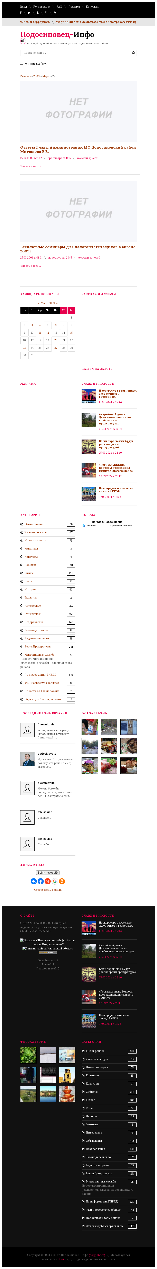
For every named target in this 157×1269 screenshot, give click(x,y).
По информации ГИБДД (40, 674)
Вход (23, 6)
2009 (36, 76)
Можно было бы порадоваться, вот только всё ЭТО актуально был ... (55, 789)
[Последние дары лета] (109, 765)
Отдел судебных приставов (43, 699)
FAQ (59, 6)
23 (24, 348)
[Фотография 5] (28, 1055)
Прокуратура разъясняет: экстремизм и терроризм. (118, 393)
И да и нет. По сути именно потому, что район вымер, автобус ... (56, 760)
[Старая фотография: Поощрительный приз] (67, 1094)
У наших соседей (36, 532)
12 (48, 332)
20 (55, 340)
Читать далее (30, 166)
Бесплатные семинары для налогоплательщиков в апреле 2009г (77, 248)
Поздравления (34, 622)
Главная (25, 76)
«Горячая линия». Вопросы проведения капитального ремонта (116, 467)
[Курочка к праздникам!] (128, 746)
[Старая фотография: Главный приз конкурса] (67, 1055)
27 (55, 348)
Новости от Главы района (42, 691)
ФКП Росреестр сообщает (42, 683)
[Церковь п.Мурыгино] (67, 1075)
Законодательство (37, 630)
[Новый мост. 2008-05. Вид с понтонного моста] (48, 1094)
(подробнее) (97, 1255)
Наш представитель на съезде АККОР (116, 490)
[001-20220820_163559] (90, 746)
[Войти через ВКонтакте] (34, 881)
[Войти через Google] (55, 881)
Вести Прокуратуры (38, 646)
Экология (31, 597)
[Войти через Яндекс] (48, 881)
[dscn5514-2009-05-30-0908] (28, 1075)
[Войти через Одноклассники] (62, 881)
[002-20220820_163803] (128, 727)
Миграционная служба (39, 654)
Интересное (33, 605)
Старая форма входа (48, 890)
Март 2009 (48, 303)
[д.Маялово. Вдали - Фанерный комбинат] (28, 1094)
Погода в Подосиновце (107, 521)
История (30, 589)
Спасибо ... (45, 814)
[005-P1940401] (90, 727)
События (30, 565)
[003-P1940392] (109, 727)
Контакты (92, 6)
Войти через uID (48, 872)
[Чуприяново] (48, 1055)
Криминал (31, 548)
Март (46, 76)
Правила (74, 6)
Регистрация (41, 6)
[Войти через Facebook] (41, 881)
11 (40, 332)
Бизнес (29, 573)
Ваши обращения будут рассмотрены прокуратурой (116, 444)
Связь (28, 581)
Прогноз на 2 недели (121, 525)
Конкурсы (31, 556)
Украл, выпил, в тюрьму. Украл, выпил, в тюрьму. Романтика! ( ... (53, 731)
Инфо (57, 34)
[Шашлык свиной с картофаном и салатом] (109, 746)
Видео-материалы (37, 638)
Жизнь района (34, 524)
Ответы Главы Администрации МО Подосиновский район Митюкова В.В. (78, 149)
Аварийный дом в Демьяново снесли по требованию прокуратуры (94, 22)
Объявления (32, 614)
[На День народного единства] (90, 765)
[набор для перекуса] (128, 765)
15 (71, 332)
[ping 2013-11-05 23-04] (48, 1075)
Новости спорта (35, 540)
